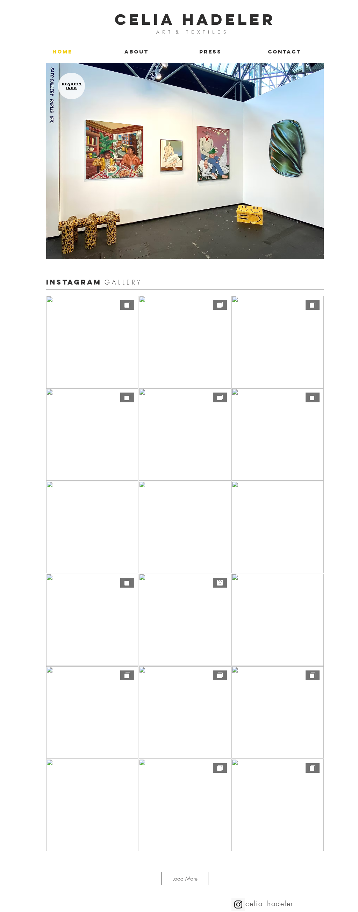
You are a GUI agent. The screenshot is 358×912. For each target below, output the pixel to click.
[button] (185, 161)
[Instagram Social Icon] (238, 904)
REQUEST (72, 84)
